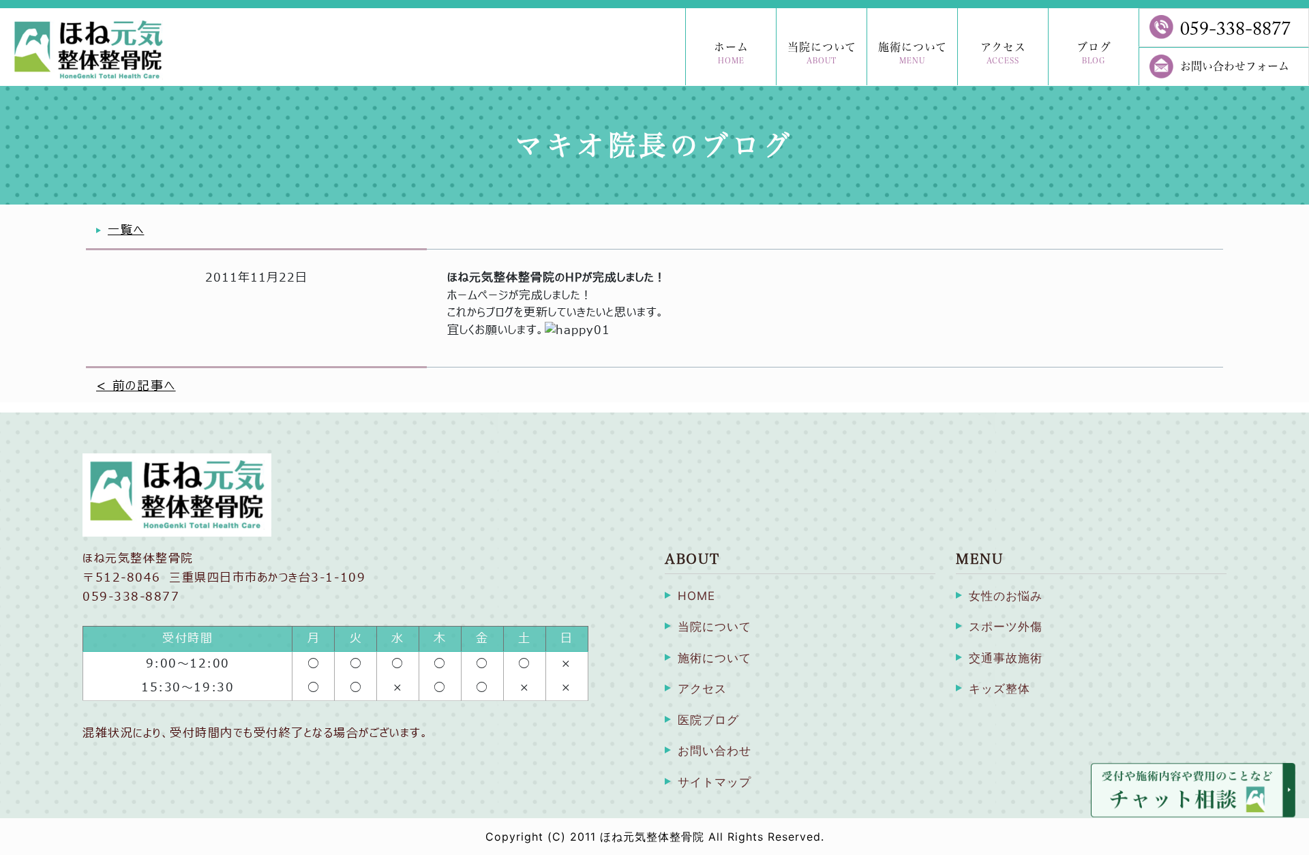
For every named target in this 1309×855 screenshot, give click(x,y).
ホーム (731, 53)
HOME (696, 596)
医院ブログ (708, 720)
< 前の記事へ (136, 386)
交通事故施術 (1005, 658)
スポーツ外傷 (1005, 626)
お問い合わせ (714, 751)
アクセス (1003, 53)
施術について (912, 53)
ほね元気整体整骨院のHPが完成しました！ (556, 277)
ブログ (1094, 53)
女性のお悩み (1005, 596)
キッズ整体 (999, 688)
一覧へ (126, 230)
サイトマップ (714, 782)
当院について (821, 53)
